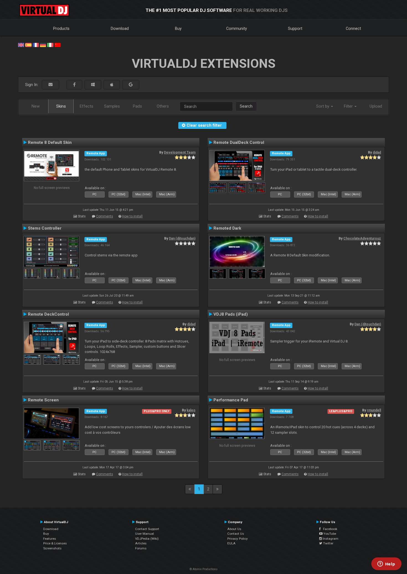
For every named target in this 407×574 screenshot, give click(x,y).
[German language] (43, 44)
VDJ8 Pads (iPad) (230, 314)
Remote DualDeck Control (238, 142)
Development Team (179, 152)
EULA (231, 543)
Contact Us (235, 534)
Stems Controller (44, 228)
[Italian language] (50, 44)
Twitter (327, 543)
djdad (377, 152)
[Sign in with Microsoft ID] (92, 85)
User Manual (144, 534)
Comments (104, 216)
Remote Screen (43, 400)
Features (49, 539)
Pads (137, 106)
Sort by (323, 106)
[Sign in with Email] (50, 85)
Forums (140, 548)
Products (61, 28)
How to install (132, 216)
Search (246, 106)
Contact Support (147, 529)
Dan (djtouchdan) (182, 238)
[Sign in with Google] (130, 85)
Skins (61, 106)
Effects (86, 106)
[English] (21, 44)
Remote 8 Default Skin (50, 142)
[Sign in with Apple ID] (112, 85)
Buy (178, 28)
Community (236, 28)
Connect (353, 28)
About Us (234, 529)
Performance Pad (230, 400)
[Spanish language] (28, 44)
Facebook (329, 529)
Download (120, 28)
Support (295, 28)
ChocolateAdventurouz (362, 238)
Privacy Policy (237, 539)
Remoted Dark (227, 228)
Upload (376, 106)
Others (163, 106)
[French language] (36, 44)
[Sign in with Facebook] (74, 85)
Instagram (330, 539)
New (36, 106)
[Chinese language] (58, 44)
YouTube (329, 534)
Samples (112, 106)
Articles (140, 543)
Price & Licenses (55, 543)
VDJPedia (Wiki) (147, 539)
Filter (349, 106)
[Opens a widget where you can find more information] (386, 564)
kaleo (191, 410)
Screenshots (52, 548)
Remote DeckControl (48, 314)
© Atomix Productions (204, 569)
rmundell (374, 410)
